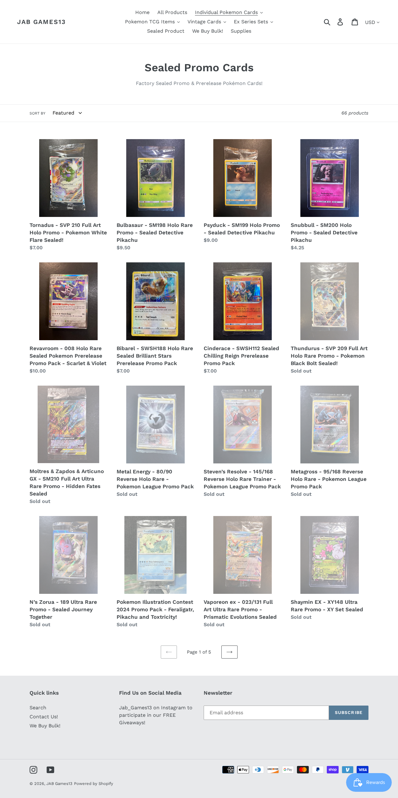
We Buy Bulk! (45, 726)
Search (38, 708)
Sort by (37, 113)
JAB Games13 (41, 22)
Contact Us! (44, 717)
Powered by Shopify (93, 783)
